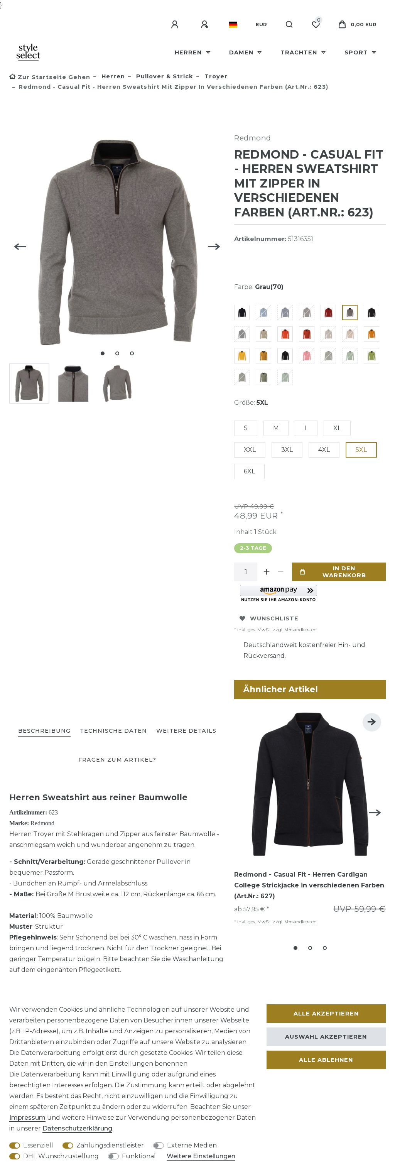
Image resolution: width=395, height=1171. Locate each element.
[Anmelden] (176, 24)
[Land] (233, 25)
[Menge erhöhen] (266, 572)
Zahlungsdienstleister (110, 1145)
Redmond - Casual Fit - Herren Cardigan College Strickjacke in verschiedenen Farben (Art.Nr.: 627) (309, 885)
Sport (357, 52)
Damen (242, 52)
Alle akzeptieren (326, 1013)
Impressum (27, 1117)
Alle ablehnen (326, 1059)
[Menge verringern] (280, 572)
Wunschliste (274, 618)
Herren (189, 52)
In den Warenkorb (344, 572)
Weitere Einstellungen (201, 1156)
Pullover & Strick (163, 76)
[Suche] (289, 25)
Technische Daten (113, 730)
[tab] (44, 731)
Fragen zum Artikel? (117, 759)
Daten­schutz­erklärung (77, 1128)
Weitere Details (186, 730)
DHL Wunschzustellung (61, 1156)
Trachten (299, 52)
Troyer (215, 76)
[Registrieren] (205, 24)
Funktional (139, 1156)
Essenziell (38, 1145)
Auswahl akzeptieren (326, 1036)
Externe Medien (192, 1145)
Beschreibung (44, 730)
